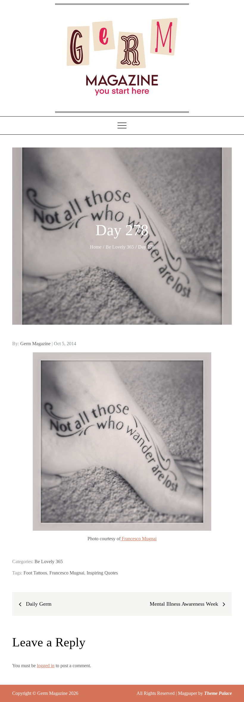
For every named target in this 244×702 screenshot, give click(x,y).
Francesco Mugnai (139, 538)
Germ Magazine (35, 343)
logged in (45, 665)
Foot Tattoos (35, 572)
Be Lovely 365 (49, 561)
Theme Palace (218, 693)
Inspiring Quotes (102, 572)
